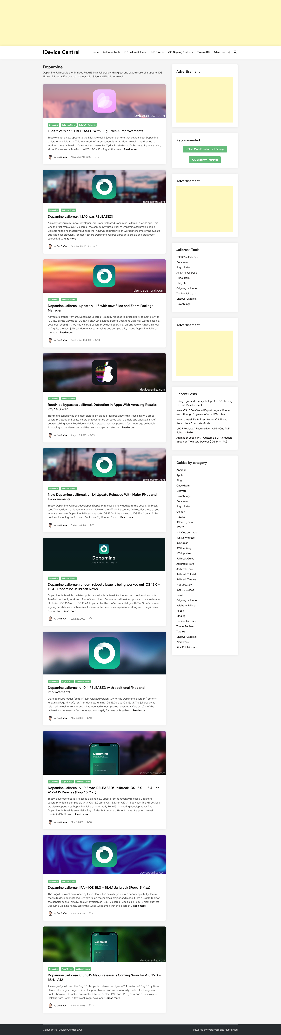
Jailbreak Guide (185, 558)
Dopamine (53, 125)
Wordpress (182, 642)
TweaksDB (203, 52)
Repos (180, 610)
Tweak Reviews (185, 626)
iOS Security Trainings (205, 159)
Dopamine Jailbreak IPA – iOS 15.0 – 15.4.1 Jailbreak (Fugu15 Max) (99, 887)
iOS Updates (183, 553)
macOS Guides (185, 589)
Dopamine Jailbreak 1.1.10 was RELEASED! (80, 216)
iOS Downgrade (185, 537)
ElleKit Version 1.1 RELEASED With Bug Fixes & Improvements (95, 131)
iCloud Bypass (184, 522)
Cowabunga (183, 303)
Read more (130, 149)
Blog (179, 480)
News (179, 595)
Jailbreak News (68, 125)
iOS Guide (182, 542)
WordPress (213, 1029)
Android (181, 469)
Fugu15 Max (67, 681)
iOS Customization (187, 532)
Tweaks (180, 631)
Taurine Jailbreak (186, 293)
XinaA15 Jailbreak (186, 272)
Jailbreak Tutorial (186, 574)
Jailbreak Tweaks (186, 579)
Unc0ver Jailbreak (186, 298)
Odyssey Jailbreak (186, 288)
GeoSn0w (62, 156)
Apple (179, 475)
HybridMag (231, 1029)
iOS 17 (180, 527)
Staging (180, 615)
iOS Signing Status (179, 52)
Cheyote (181, 283)
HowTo (180, 516)
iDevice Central (61, 52)
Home (95, 52)
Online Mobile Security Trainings (205, 149)
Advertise (219, 52)
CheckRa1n (183, 277)
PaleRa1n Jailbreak (87, 125)
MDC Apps (157, 52)
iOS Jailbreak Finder (135, 52)
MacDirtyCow (184, 584)
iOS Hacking (183, 548)
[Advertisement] (140, 23)
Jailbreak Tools (111, 52)
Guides (180, 511)
